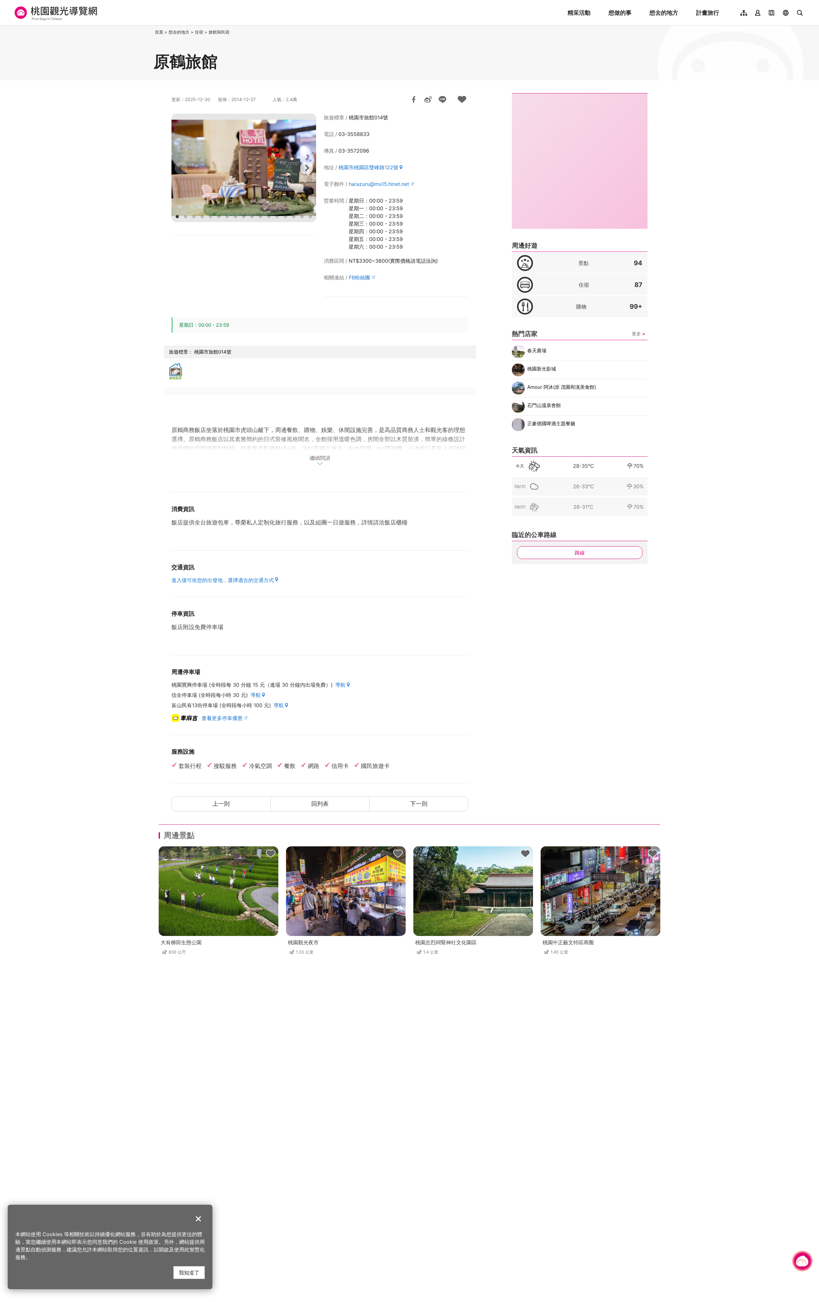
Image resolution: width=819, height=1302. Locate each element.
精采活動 (579, 12)
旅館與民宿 (219, 32)
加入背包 (462, 99)
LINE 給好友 (442, 99)
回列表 (320, 803)
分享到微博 (428, 99)
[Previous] (181, 168)
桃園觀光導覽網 (55, 13)
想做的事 (620, 12)
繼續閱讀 (320, 458)
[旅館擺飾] (243, 168)
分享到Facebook (413, 99)
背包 (271, 854)
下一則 (418, 803)
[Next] (306, 168)
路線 (580, 552)
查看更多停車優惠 (222, 718)
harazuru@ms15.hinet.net (379, 184)
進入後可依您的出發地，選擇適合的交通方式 (222, 580)
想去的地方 (663, 12)
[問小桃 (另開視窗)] (802, 1261)
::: (152, 32)
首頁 (159, 32)
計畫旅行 (707, 12)
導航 (340, 685)
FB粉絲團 (359, 277)
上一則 (221, 803)
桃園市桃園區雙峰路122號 (368, 167)
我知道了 (189, 1272)
